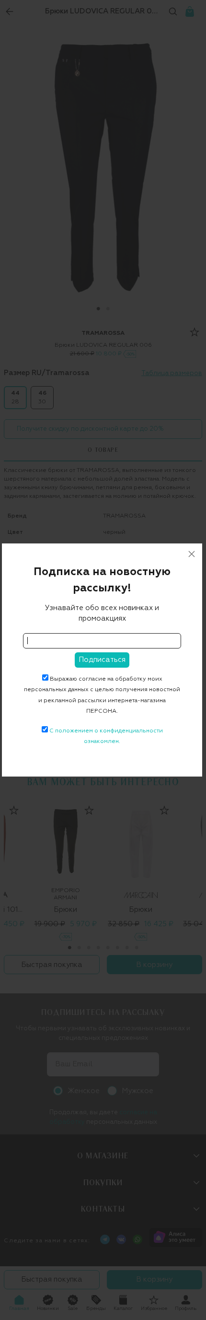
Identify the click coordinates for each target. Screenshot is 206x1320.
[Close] (191, 554)
